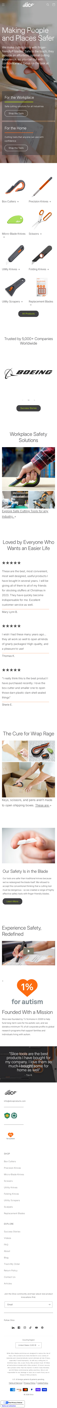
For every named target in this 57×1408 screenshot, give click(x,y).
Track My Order (12, 1264)
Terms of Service (15, 1383)
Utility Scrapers (11, 301)
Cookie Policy (42, 1383)
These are (42, 805)
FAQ (6, 1244)
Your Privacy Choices (15, 1402)
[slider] (28, 963)
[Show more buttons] (52, 963)
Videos (7, 1238)
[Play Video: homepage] (28, 951)
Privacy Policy (30, 1383)
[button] (3, 5)
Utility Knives (9, 269)
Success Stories (28, 408)
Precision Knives (38, 201)
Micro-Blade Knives (13, 233)
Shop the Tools (16, 113)
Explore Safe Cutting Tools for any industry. (25, 513)
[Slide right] (34, 400)
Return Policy (10, 1270)
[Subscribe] (49, 1304)
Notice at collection (9, 1406)
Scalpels (8, 1206)
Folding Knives (37, 269)
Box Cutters (9, 201)
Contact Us (9, 1277)
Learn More (12, 901)
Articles (8, 1283)
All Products (28, 313)
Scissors (34, 233)
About (7, 1251)
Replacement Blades (41, 301)
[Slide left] (23, 400)
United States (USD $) (27, 1345)
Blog (6, 1257)
